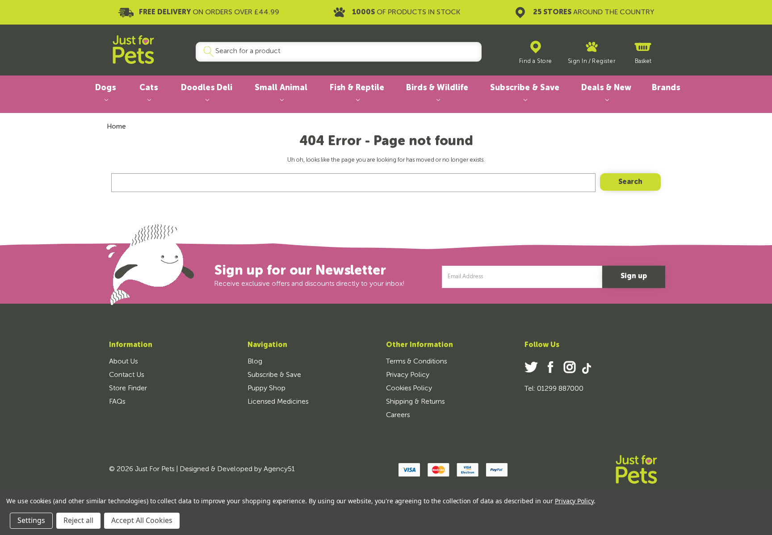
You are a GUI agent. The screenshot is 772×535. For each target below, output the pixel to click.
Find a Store (535, 61)
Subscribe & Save (524, 88)
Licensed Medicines (278, 401)
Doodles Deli (206, 88)
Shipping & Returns (415, 401)
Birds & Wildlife (437, 88)
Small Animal (281, 88)
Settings (31, 520)
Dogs (105, 88)
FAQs (117, 401)
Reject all (78, 520)
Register (603, 61)
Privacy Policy (407, 375)
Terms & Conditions (416, 361)
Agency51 (279, 469)
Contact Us (126, 375)
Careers (398, 415)
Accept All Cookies (141, 520)
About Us (123, 361)
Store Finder (128, 388)
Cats (148, 88)
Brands (666, 88)
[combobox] (335, 51)
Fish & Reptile (357, 88)
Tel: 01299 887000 (553, 389)
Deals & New (606, 88)
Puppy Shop (266, 388)
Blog (255, 361)
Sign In (577, 61)
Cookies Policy (409, 388)
